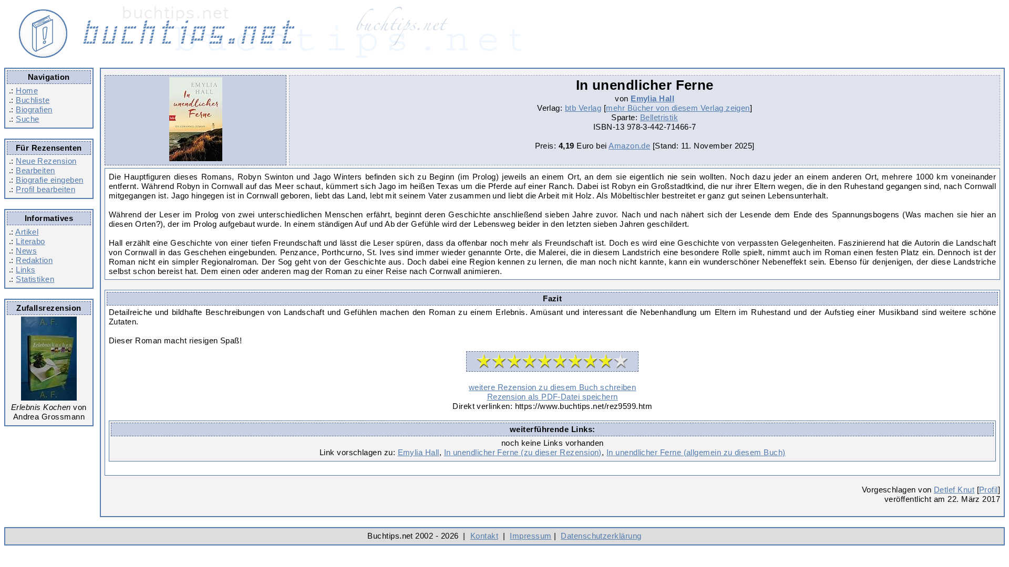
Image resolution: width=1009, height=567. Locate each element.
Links (25, 269)
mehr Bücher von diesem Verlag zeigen (678, 107)
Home (27, 90)
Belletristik (659, 117)
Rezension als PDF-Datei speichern (552, 396)
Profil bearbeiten (45, 189)
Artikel (26, 231)
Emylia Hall (652, 98)
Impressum (530, 535)
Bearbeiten (35, 170)
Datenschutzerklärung (601, 535)
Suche (27, 118)
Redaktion (34, 260)
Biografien (34, 109)
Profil (988, 489)
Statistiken (35, 279)
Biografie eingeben (49, 179)
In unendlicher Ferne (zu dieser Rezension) (523, 452)
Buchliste (32, 100)
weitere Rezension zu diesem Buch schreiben (552, 387)
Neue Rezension (46, 160)
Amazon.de (629, 145)
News (26, 250)
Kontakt (484, 535)
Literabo (30, 241)
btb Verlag (583, 107)
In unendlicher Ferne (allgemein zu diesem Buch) (696, 452)
